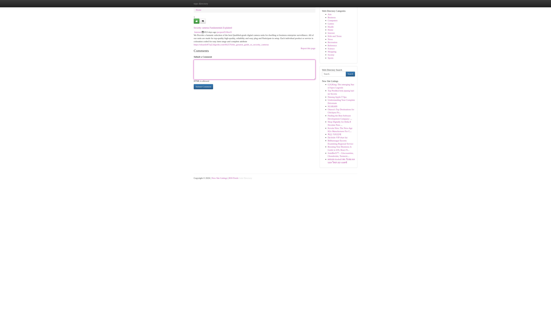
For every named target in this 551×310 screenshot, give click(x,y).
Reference (332, 45)
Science (331, 48)
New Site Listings (219, 178)
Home (198, 10)
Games (331, 23)
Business (332, 17)
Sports (330, 58)
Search (350, 74)
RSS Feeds (233, 178)
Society (331, 55)
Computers (332, 20)
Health (331, 27)
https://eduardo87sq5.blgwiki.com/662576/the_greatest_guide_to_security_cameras (231, 44)
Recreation (332, 42)
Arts (329, 14)
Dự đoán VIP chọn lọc (338, 137)
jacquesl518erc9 (224, 32)
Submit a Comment (203, 57)
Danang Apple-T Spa (337, 97)
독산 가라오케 (334, 134)
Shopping (332, 51)
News (330, 39)
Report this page (308, 48)
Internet (197, 32)
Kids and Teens (335, 36)
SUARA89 (332, 106)
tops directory (201, 3)
